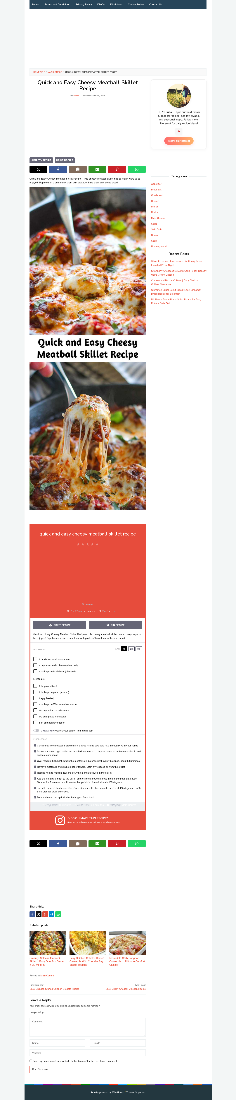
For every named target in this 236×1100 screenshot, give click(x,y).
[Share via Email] (97, 169)
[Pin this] (45, 914)
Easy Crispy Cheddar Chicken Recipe (125, 986)
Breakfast (156, 189)
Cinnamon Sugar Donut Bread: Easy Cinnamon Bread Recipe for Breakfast (176, 291)
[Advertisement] (118, 39)
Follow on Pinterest (179, 140)
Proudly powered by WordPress (107, 1092)
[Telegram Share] (51, 914)
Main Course (47, 975)
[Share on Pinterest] (117, 169)
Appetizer (156, 183)
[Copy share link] (78, 169)
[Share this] (32, 914)
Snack (154, 235)
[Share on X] (38, 169)
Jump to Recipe (41, 160)
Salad (154, 223)
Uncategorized (158, 246)
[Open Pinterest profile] (178, 131)
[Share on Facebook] (58, 169)
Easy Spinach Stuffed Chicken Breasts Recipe (54, 986)
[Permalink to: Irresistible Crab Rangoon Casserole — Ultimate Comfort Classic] (127, 943)
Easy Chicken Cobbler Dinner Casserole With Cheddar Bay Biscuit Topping (87, 961)
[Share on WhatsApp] (137, 169)
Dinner (154, 206)
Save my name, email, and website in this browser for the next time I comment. (75, 1061)
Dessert (155, 201)
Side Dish (156, 229)
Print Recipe (64, 160)
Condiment (157, 195)
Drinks (154, 212)
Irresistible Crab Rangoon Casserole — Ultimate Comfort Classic (127, 961)
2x (131, 648)
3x (138, 648)
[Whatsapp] (58, 914)
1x (124, 648)
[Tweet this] (38, 914)
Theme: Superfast (135, 1092)
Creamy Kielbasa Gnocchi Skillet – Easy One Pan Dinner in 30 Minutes (47, 961)
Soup (154, 240)
